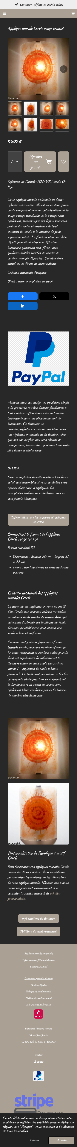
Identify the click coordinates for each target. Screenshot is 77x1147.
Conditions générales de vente (38, 978)
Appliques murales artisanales (38, 953)
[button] (15, 108)
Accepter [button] (61, 1140)
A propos (38, 1061)
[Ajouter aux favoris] (63, 161)
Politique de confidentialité (38, 991)
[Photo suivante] (63, 69)
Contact (38, 1054)
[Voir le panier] (73, 13)
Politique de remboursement (38, 998)
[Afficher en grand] (38, 748)
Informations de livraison (38, 1004)
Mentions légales (38, 985)
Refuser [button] (34, 1140)
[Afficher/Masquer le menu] (4, 13)
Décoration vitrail (38, 966)
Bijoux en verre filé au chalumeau (39, 960)
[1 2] (15, 161)
